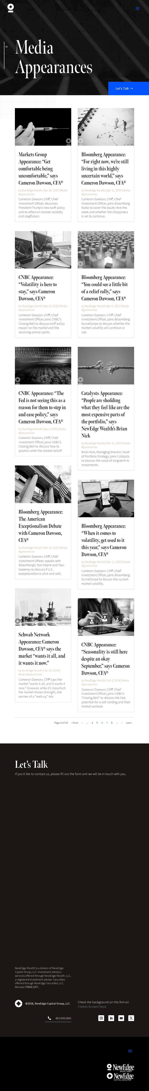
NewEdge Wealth (32, 190)
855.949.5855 (63, 1018)
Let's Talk (122, 88)
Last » (129, 722)
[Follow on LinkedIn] (111, 1018)
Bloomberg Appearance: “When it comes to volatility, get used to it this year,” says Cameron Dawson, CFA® (103, 540)
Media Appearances (30, 674)
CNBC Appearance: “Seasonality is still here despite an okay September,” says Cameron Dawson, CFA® (105, 659)
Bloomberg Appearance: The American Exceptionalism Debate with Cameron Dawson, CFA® (41, 526)
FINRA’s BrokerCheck (92, 1007)
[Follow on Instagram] (101, 1018)
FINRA (28, 987)
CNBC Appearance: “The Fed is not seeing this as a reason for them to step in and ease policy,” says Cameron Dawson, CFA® (42, 407)
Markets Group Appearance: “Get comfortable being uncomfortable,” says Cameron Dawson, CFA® (41, 168)
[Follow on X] (131, 1018)
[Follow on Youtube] (121, 1018)
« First (74, 722)
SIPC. (36, 987)
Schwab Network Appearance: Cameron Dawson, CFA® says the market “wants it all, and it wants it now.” (42, 649)
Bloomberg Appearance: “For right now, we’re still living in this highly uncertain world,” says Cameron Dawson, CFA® (105, 168)
